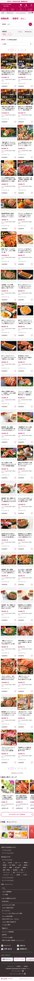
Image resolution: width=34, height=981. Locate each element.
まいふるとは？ (6, 910)
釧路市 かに (6, 34)
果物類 (25, 862)
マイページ (7, 945)
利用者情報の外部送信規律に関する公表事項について (18, 968)
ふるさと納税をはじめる (30, 10)
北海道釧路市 (4, 86)
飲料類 (25, 865)
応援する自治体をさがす (4, 10)
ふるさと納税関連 (6, 891)
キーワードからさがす (8, 853)
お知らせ (22, 945)
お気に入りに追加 (13, 808)
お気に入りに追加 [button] (15, 86)
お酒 (19, 865)
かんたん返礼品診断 (7, 916)
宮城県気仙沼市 (19, 808)
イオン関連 (5, 894)
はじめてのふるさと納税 (8, 905)
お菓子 (4, 867)
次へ (25, 50)
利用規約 (26, 966)
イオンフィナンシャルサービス (16, 973)
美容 (22, 870)
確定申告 (4, 934)
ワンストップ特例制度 (8, 931)
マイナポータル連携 (7, 937)
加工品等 (17, 867)
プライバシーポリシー (16, 971)
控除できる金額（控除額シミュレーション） (13, 940)
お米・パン (18, 862)
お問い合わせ (8, 949)
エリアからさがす (6, 850)
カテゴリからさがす (7, 860)
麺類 (10, 867)
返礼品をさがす (12, 10)
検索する (30, 24)
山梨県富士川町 (4, 808)
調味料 (24, 867)
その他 (24, 874)
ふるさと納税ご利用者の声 (9, 922)
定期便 (18, 874)
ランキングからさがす (8, 877)
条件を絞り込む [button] (28, 31)
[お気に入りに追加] (15, 86)
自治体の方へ (24, 949)
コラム (3, 888)
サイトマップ (11, 966)
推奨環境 (19, 966)
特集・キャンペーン (21, 10)
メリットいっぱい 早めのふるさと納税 (12, 913)
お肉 (4, 862)
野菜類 (4, 865)
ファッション (6, 872)
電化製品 (15, 870)
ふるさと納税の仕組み (8, 907)
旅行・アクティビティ (19, 872)
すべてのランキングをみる (17, 814)
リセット (20, 31)
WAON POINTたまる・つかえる (10, 919)
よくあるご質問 (6, 924)
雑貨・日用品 (6, 870)
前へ (8, 50)
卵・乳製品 (12, 865)
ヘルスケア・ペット (8, 874)
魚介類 (10, 862)
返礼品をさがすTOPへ (18, 773)
